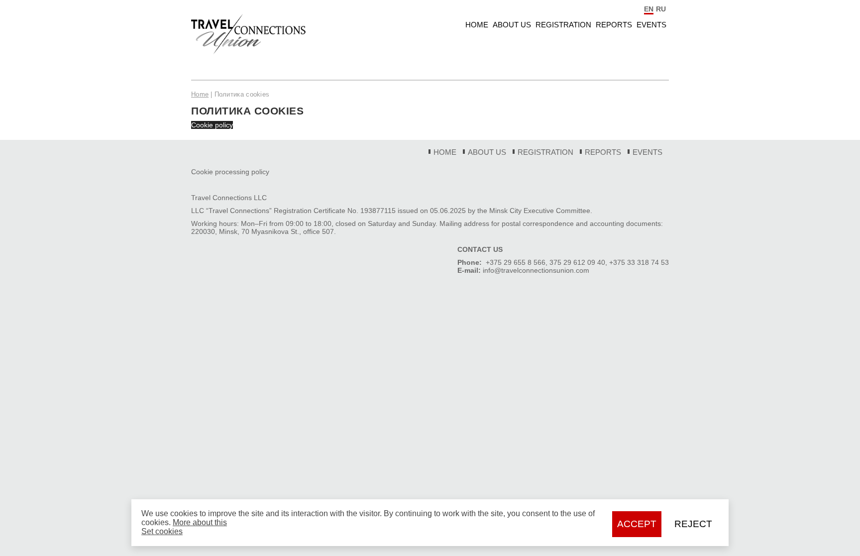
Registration (563, 24)
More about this (200, 522)
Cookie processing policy (230, 172)
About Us (512, 24)
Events (651, 24)
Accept (636, 524)
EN (648, 9)
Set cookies (162, 531)
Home (476, 24)
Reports (614, 24)
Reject (693, 524)
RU (661, 9)
